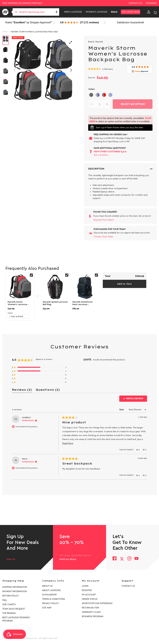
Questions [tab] (48, 390)
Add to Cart (124, 284)
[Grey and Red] (104, 95)
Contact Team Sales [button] (103, 236)
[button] (56, 12)
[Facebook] (114, 559)
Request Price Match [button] (103, 220)
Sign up (11, 559)
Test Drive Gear (130, 12)
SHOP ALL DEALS (67, 559)
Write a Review (136, 399)
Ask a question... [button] (102, 155)
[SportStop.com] (5, 12)
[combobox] (39, 12)
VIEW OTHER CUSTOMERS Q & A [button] (110, 151)
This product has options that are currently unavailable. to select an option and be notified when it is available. (120, 120)
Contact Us (135, 3)
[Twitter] (122, 559)
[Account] (148, 12)
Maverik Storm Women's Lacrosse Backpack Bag (34, 32)
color (10, 313)
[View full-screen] (70, 42)
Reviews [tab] (22, 390)
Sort (121, 409)
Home (4, 32)
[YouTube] (136, 559)
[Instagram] (129, 559)
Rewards (151, 3)
